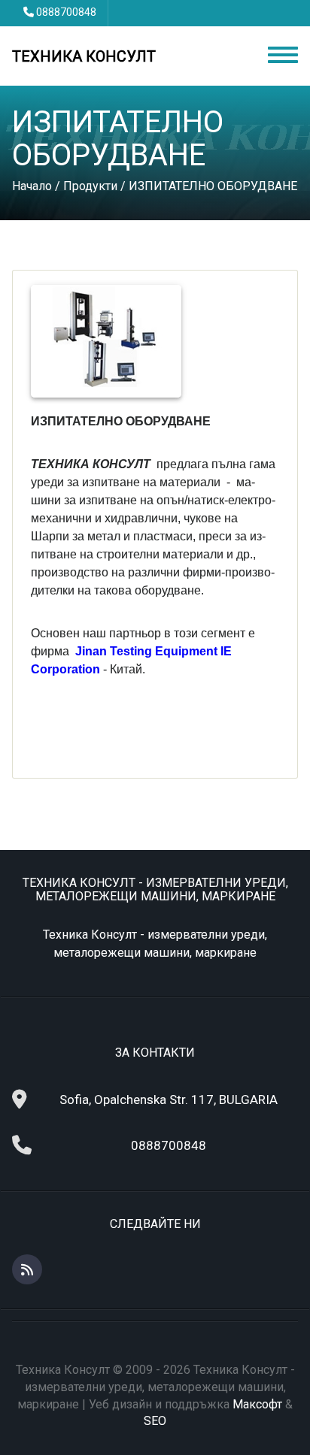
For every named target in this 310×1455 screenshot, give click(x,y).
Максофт (257, 1404)
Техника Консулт (84, 56)
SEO (155, 1421)
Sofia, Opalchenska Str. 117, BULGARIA (168, 1099)
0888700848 (66, 12)
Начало (32, 186)
